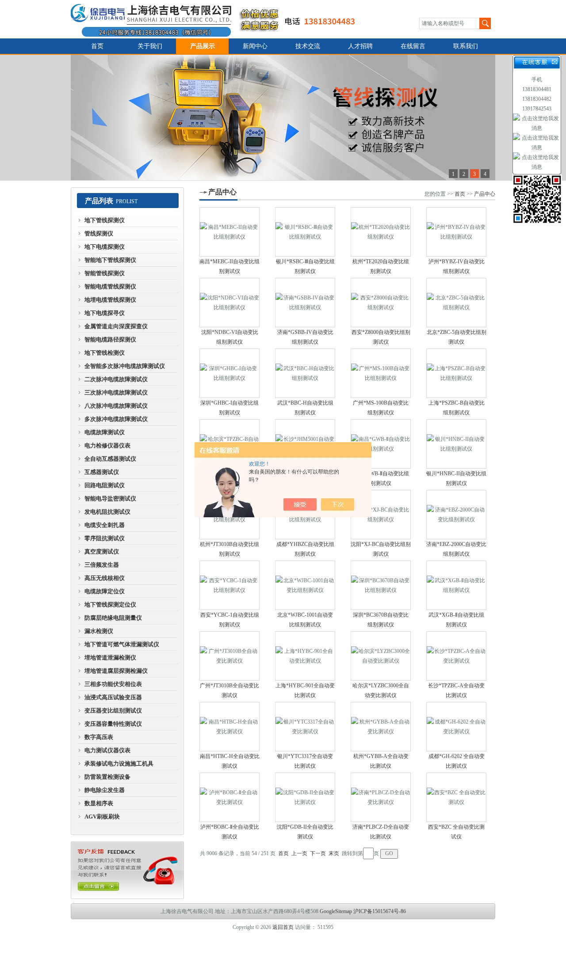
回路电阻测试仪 (104, 485)
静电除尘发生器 (104, 790)
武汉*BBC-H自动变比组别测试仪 (305, 408)
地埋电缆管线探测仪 (110, 299)
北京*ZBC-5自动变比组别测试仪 (456, 337)
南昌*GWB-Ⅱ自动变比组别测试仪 (380, 478)
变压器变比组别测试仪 (113, 710)
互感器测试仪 (101, 472)
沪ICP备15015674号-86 (379, 911)
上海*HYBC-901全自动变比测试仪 (305, 690)
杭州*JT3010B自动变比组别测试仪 (229, 549)
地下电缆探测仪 (104, 246)
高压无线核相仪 (104, 578)
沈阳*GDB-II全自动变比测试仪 (305, 832)
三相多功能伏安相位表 (113, 684)
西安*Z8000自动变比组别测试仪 (381, 337)
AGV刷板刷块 (102, 816)
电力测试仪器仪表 (107, 750)
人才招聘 (360, 46)
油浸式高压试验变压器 (113, 697)
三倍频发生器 (101, 564)
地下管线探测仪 (104, 220)
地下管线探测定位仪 (110, 604)
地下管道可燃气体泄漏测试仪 (121, 644)
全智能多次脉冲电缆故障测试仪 (124, 366)
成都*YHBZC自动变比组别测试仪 (305, 549)
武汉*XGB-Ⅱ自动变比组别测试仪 (456, 620)
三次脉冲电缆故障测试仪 (116, 392)
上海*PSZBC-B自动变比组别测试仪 (456, 408)
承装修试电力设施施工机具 (118, 763)
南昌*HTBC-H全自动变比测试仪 (230, 761)
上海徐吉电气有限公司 (218, 19)
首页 (97, 46)
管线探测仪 (98, 233)
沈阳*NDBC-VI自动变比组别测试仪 (229, 337)
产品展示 (202, 46)
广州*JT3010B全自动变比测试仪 (229, 690)
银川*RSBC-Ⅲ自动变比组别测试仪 (305, 266)
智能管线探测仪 (104, 273)
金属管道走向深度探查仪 (116, 326)
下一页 (318, 853)
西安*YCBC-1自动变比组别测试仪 (229, 620)
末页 (334, 853)
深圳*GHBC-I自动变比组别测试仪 (229, 408)
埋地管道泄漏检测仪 (110, 657)
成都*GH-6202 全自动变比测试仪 (456, 761)
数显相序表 (98, 803)
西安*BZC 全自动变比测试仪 (456, 832)
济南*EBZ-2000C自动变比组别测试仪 (456, 549)
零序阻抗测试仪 (104, 538)
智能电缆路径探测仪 (110, 339)
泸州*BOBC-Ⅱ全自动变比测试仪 (229, 832)
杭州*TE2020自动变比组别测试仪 (380, 266)
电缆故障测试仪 (104, 432)
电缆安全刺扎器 (104, 525)
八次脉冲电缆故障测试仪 (116, 405)
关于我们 (150, 46)
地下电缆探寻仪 (104, 313)
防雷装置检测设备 (107, 776)
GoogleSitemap (336, 911)
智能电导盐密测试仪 (110, 498)
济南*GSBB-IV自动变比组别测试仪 (305, 337)
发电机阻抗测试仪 (107, 511)
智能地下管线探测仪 (110, 260)
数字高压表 (98, 737)
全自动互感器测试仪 (110, 458)
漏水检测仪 (98, 631)
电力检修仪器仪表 (107, 445)
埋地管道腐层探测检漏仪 (116, 670)
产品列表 (99, 201)
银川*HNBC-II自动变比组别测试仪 (456, 478)
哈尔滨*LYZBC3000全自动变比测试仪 (380, 690)
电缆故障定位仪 (104, 591)
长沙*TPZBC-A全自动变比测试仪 (456, 690)
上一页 (299, 853)
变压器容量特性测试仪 (113, 723)
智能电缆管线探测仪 (110, 286)
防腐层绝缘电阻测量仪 (113, 617)
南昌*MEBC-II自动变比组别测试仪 (229, 266)
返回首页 (283, 927)
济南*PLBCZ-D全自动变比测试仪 (380, 832)
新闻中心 (255, 46)
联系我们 (465, 46)
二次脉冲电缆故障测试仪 (116, 379)
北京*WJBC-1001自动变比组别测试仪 (305, 620)
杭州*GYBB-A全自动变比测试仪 (381, 761)
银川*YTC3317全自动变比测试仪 (305, 761)
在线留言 (413, 46)
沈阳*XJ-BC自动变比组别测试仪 (381, 549)
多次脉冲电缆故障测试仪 (116, 419)
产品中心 (222, 192)
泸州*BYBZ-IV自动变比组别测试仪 (456, 266)
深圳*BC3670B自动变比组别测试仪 (381, 620)
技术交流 (307, 46)
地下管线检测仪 (104, 352)
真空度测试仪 (101, 551)
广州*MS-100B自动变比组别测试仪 (381, 408)
